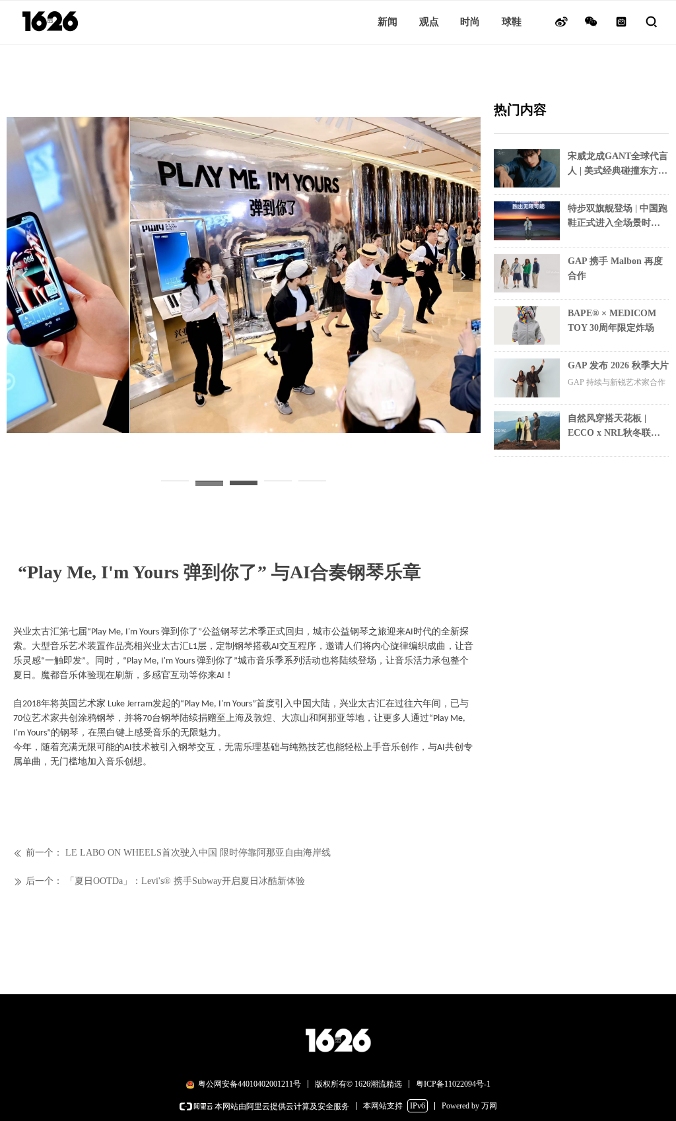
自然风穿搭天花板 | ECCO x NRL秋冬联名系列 (614, 426)
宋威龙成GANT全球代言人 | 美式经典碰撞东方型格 (618, 164)
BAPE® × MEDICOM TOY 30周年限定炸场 (612, 320)
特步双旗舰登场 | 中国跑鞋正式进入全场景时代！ (617, 216)
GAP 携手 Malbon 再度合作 (615, 268)
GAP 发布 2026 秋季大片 (618, 365)
